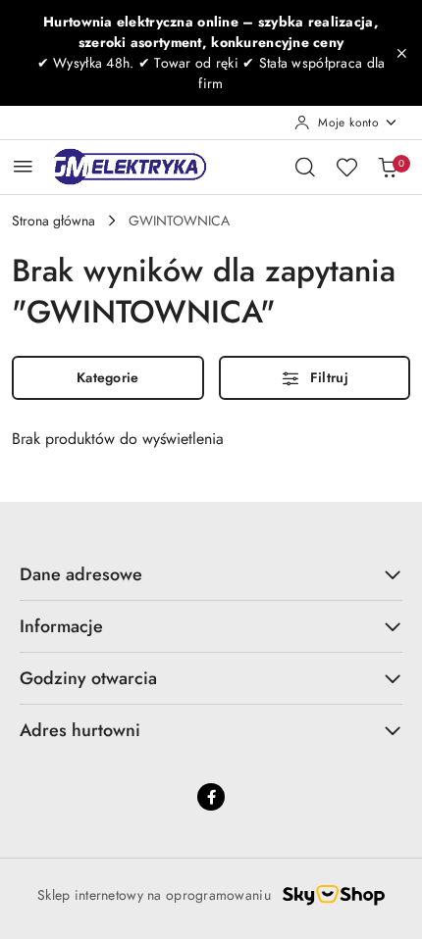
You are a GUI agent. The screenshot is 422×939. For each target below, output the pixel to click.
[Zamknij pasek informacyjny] (401, 53)
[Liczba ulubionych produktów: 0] (346, 166)
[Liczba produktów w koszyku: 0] (387, 166)
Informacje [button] (61, 626)
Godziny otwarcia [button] (88, 678)
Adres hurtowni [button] (80, 730)
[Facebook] (211, 797)
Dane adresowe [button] (81, 574)
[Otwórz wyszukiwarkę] (305, 166)
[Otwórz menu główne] (23, 166)
